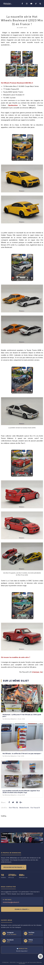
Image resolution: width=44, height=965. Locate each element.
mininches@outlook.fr (11, 902)
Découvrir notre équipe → (13, 867)
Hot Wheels (13, 808)
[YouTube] (31, 3)
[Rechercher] (40, 3)
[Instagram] (27, 3)
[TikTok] (36, 3)
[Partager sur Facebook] (9, 802)
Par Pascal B (35, 808)
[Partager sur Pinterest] (17, 802)
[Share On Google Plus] (21, 802)
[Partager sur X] (13, 802)
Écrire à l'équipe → (22, 909)
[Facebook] (22, 3)
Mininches (6, 962)
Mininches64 (24, 808)
